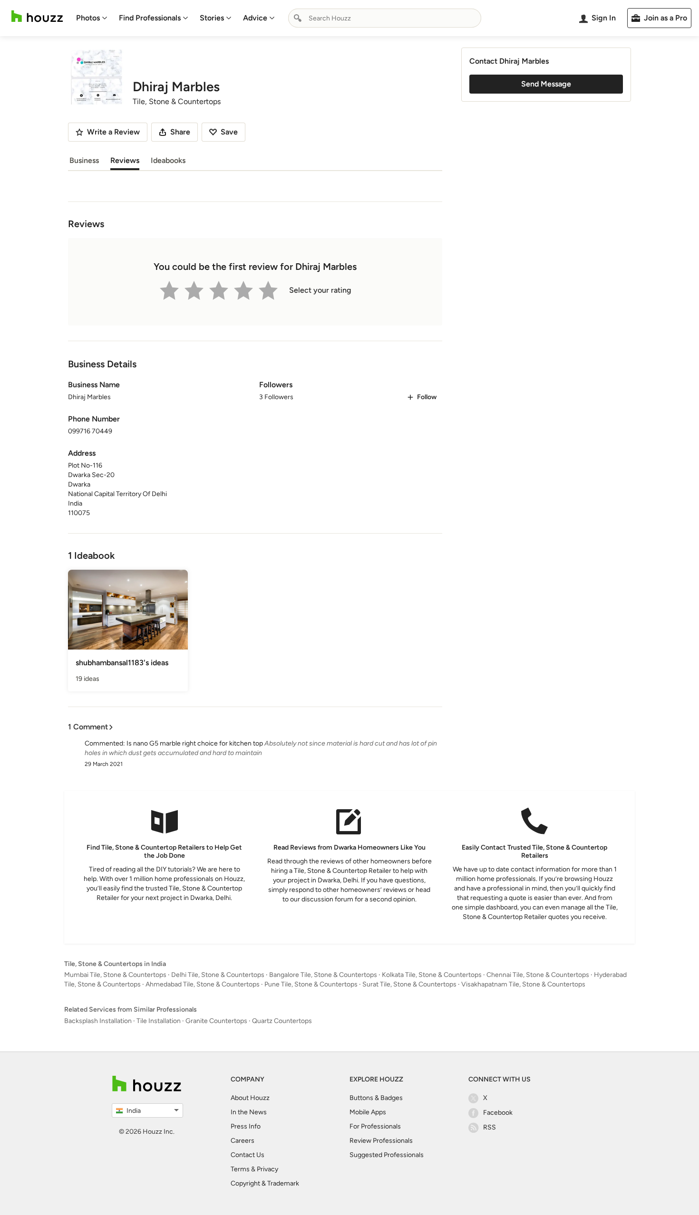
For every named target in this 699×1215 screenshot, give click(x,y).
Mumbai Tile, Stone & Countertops (115, 975)
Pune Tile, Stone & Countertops (311, 984)
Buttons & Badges (376, 1098)
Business (84, 160)
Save (229, 131)
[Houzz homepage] (37, 16)
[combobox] (384, 18)
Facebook (498, 1113)
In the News (249, 1112)
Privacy (267, 1169)
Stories (212, 17)
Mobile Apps (368, 1112)
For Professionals (375, 1126)
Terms (240, 1169)
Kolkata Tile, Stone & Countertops (432, 975)
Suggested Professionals (387, 1155)
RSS (489, 1127)
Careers (242, 1141)
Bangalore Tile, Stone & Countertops (323, 975)
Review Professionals (381, 1141)
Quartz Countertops (282, 1021)
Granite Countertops (216, 1021)
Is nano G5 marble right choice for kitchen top (194, 743)
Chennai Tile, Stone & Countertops (537, 975)
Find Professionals (150, 17)
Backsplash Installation (98, 1021)
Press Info (246, 1126)
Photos (88, 17)
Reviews (124, 160)
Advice (255, 17)
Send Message (546, 83)
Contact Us (247, 1155)
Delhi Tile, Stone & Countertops (217, 975)
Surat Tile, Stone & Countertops (409, 984)
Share (180, 131)
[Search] (297, 18)
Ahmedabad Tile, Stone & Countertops (203, 984)
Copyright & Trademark (265, 1183)
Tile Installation (158, 1021)
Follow (427, 397)
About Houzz (250, 1098)
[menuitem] (91, 18)
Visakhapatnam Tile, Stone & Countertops (523, 984)
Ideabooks (168, 160)
